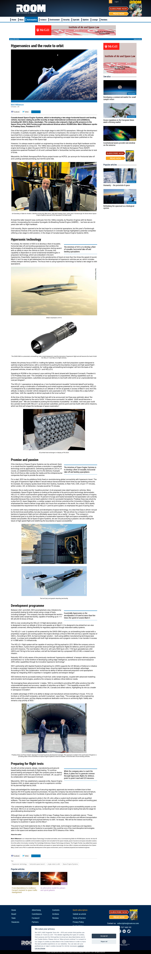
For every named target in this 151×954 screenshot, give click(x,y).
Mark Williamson (17, 104)
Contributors (37, 914)
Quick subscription (80, 910)
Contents (55, 910)
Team (13, 918)
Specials (76, 19)
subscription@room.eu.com (128, 923)
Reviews (104, 19)
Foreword (35, 918)
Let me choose (40, 948)
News (21, 19)
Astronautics (32, 19)
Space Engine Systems (70, 864)
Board (13, 914)
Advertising (36, 910)
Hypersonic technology (19, 864)
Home (14, 19)
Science (43, 19)
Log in (117, 2)
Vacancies (15, 922)
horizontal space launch (37, 864)
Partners (35, 922)
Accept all (103, 936)
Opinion (86, 19)
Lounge (95, 19)
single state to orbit (54, 864)
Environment (55, 19)
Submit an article (79, 914)
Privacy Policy (78, 922)
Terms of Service (79, 918)
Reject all (104, 941)
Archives (55, 914)
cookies (80, 946)
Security (66, 19)
